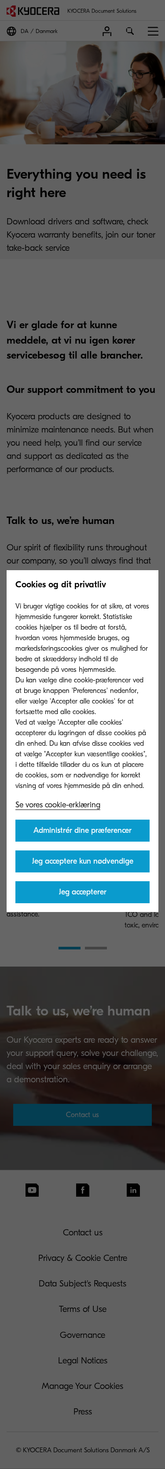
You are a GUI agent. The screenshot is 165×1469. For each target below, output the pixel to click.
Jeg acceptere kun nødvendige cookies (82, 864)
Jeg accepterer (82, 892)
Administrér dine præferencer (82, 830)
